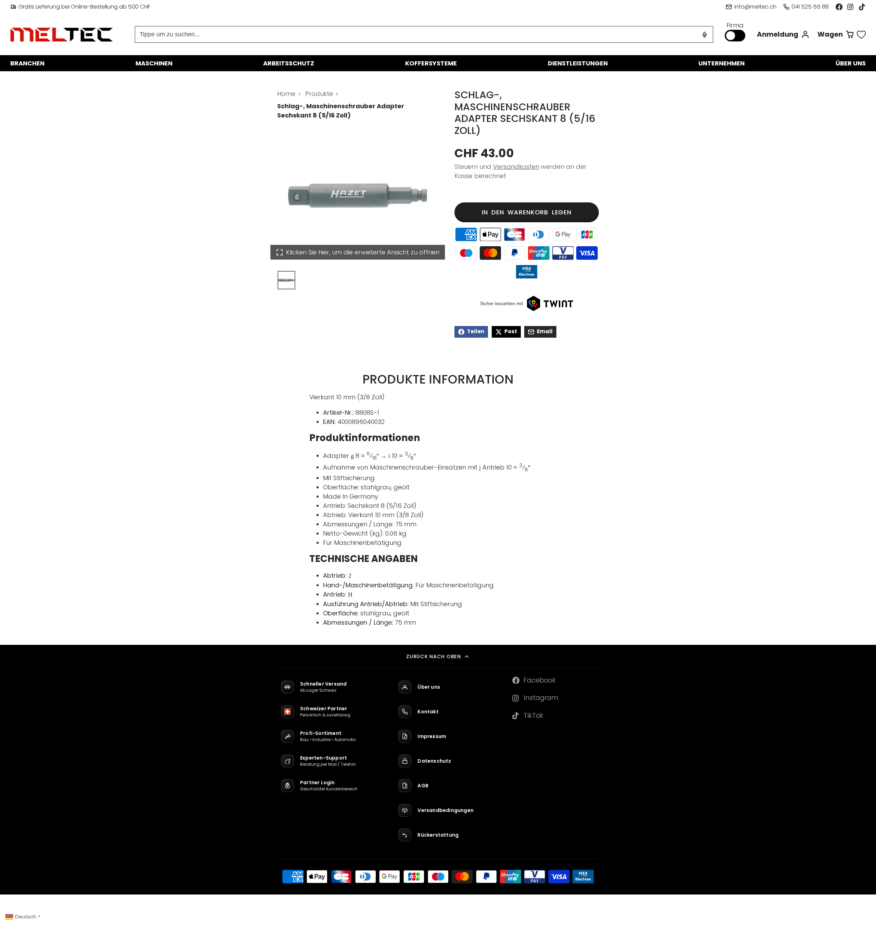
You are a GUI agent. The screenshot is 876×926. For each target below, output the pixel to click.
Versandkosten (516, 166)
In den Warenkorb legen (526, 212)
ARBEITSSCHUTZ (288, 63)
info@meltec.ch (755, 7)
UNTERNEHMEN (721, 63)
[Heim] (61, 34)
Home (286, 93)
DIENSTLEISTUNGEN (578, 63)
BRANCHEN (27, 63)
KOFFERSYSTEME (431, 63)
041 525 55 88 (810, 7)
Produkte (319, 93)
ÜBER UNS (851, 63)
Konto (783, 34)
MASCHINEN (154, 63)
